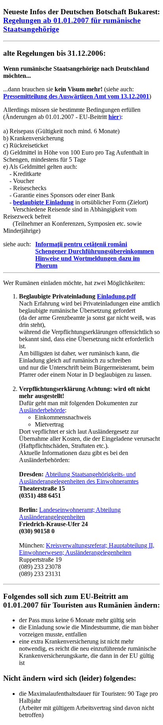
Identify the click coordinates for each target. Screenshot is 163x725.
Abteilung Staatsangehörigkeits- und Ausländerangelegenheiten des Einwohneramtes (78, 478)
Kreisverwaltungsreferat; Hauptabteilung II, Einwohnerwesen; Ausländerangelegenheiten (86, 549)
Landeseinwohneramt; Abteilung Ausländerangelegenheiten (70, 513)
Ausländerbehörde (42, 410)
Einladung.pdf (116, 296)
